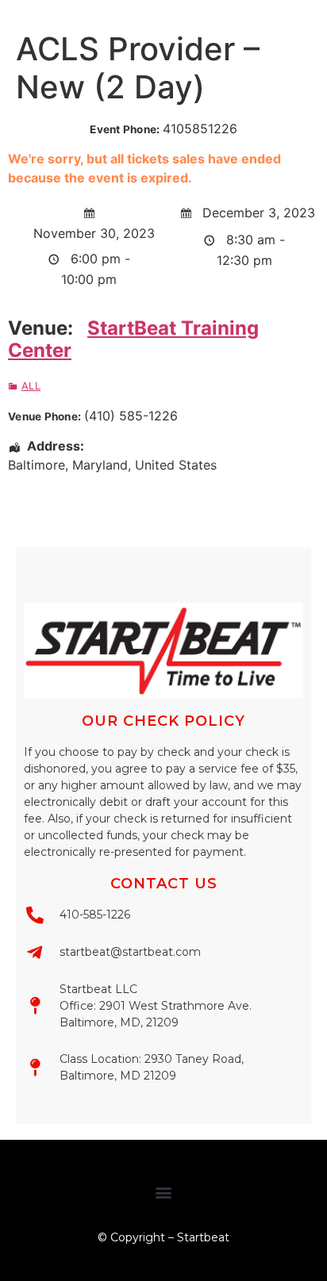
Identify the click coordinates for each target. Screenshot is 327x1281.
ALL (30, 386)
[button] (164, 1192)
